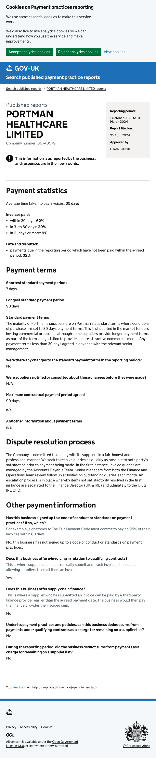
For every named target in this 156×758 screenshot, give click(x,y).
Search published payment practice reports (53, 77)
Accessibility (28, 727)
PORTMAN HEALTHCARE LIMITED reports (76, 89)
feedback (19, 687)
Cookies (46, 727)
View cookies (114, 52)
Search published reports (23, 89)
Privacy (11, 727)
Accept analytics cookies (29, 51)
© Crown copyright (136, 746)
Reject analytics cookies (78, 51)
